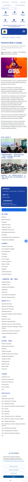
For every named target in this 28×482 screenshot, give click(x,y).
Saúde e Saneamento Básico (9, 333)
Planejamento (5, 361)
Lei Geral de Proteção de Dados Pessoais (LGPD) (13, 461)
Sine (3, 389)
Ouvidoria (4, 396)
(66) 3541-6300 (6, 197)
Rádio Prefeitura (6, 219)
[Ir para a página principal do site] (4, 31)
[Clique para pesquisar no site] (15, 8)
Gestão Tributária (6, 351)
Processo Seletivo (6, 274)
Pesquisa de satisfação (8, 240)
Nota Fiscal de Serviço (7, 382)
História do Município (7, 246)
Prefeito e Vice (6, 284)
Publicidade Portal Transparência (10, 237)
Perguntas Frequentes (8, 398)
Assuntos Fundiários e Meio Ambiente (12, 314)
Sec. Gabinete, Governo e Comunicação (12, 419)
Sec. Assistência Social (8, 403)
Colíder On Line (6, 377)
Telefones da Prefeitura (8, 287)
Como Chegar (5, 259)
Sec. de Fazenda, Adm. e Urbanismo (11, 416)
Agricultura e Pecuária (8, 309)
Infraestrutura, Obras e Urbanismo (11, 331)
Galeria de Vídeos (6, 227)
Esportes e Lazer (6, 319)
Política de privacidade (13, 469)
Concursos (5, 266)
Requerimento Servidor (8, 346)
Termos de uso (13, 473)
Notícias (18, 37)
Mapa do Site (23, 2)
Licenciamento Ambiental (8, 294)
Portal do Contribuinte (8, 379)
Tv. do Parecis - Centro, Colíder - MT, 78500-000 (13, 191)
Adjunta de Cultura (7, 304)
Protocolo (4, 369)
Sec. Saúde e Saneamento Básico (11, 433)
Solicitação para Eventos (8, 232)
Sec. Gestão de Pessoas (8, 421)
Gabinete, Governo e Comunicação (11, 324)
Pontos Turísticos (6, 261)
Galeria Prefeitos (6, 282)
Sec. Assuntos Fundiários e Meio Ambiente (13, 406)
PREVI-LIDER (5, 366)
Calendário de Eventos (8, 229)
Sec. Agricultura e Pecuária (9, 401)
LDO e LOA (4, 292)
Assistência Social (6, 311)
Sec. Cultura (5, 408)
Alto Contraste (15, 2)
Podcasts (4, 222)
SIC (2, 435)
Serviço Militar (5, 387)
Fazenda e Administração (8, 321)
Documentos (5, 384)
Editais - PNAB (5, 264)
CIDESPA (4, 269)
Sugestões (5, 289)
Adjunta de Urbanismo (8, 306)
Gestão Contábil (6, 359)
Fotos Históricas (6, 251)
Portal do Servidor (6, 343)
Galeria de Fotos (6, 224)
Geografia (4, 254)
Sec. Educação (6, 411)
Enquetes (4, 234)
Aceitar (13, 476)
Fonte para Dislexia (7, 5)
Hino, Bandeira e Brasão (8, 249)
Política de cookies (14, 466)
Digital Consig (5, 364)
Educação (4, 316)
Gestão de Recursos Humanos (10, 354)
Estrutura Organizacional (8, 297)
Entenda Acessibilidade (20, 5)
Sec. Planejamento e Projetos (10, 430)
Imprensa (12, 37)
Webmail (4, 348)
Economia (4, 256)
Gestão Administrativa (7, 356)
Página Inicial (5, 37)
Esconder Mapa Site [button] (13, 209)
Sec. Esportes (5, 413)
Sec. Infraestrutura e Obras (9, 428)
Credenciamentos (6, 271)
